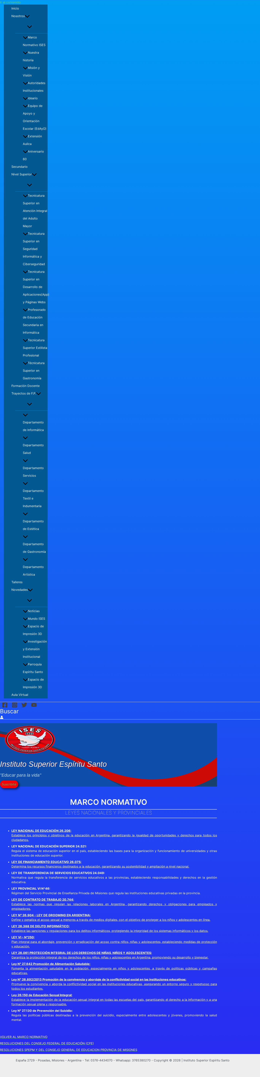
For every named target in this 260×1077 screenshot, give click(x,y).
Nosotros (18, 16)
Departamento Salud (33, 449)
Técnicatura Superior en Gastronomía (34, 370)
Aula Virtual (19, 695)
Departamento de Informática (33, 426)
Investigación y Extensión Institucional (35, 649)
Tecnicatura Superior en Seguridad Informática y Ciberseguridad (34, 249)
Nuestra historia (31, 56)
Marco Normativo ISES (34, 41)
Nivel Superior (21, 174)
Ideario (33, 98)
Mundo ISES (36, 618)
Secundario (19, 167)
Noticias (34, 611)
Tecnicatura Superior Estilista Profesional (35, 347)
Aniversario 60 (33, 155)
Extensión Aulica (32, 140)
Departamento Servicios (33, 471)
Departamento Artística (33, 570)
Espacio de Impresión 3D (33, 630)
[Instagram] (14, 704)
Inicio (15, 8)
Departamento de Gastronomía (34, 548)
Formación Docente (25, 386)
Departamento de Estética (33, 525)
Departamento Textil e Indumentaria (33, 498)
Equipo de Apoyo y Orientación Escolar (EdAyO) (34, 117)
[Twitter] (24, 704)
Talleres (16, 582)
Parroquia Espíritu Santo (33, 668)
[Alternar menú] (29, 26)
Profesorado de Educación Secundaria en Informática (34, 321)
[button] (27, 16)
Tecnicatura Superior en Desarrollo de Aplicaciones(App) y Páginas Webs (35, 287)
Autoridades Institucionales (34, 86)
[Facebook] (5, 704)
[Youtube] (34, 704)
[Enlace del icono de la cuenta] (1, 717)
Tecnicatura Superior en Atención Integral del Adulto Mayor (35, 211)
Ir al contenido (10, 2)
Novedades (19, 590)
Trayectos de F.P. (23, 393)
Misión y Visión (31, 71)
